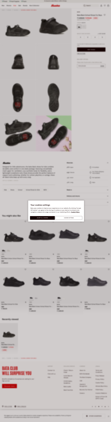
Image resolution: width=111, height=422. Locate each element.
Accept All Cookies (42, 218)
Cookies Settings (69, 218)
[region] (56, 211)
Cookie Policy (75, 212)
